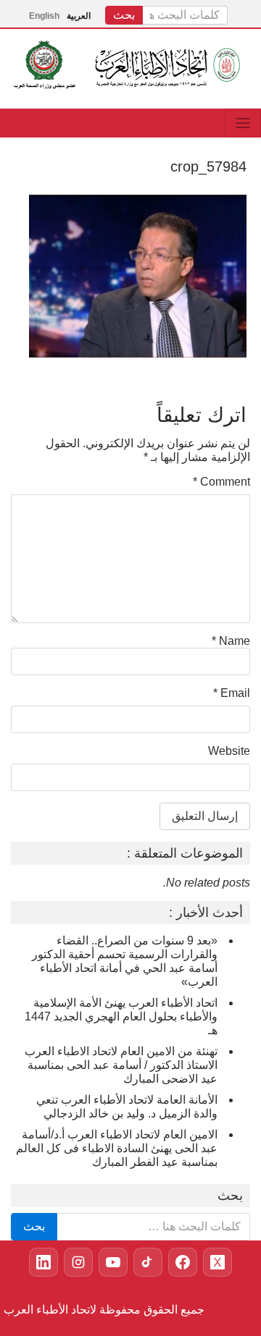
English (44, 16)
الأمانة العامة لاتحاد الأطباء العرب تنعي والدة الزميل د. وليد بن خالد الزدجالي (127, 1107)
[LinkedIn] (43, 1262)
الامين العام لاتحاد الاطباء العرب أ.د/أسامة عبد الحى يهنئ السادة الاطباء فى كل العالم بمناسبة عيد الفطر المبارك (117, 1148)
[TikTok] (147, 1262)
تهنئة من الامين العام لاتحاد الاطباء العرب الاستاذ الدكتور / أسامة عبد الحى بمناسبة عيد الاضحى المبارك (121, 1065)
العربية (79, 16)
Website (229, 751)
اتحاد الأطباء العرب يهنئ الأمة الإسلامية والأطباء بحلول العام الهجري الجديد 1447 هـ (121, 1016)
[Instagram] (78, 1262)
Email (231, 693)
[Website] (182, 1262)
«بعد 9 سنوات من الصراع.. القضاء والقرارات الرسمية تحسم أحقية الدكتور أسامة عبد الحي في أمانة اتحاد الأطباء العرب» (125, 961)
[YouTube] (113, 1262)
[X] (217, 1262)
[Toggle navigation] (243, 123)
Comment (221, 481)
